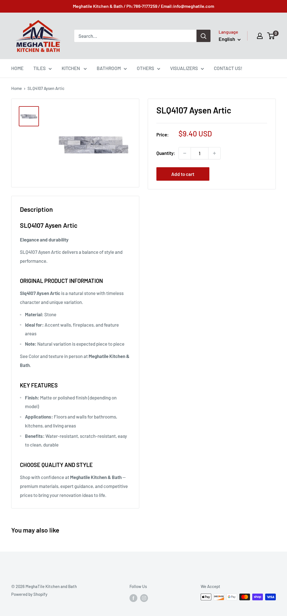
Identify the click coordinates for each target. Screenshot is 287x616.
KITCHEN (71, 68)
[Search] (203, 36)
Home (16, 88)
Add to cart (182, 174)
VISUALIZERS (184, 68)
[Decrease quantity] (185, 153)
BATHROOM (109, 68)
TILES (39, 68)
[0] (271, 35)
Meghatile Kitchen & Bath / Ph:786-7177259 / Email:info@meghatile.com (143, 6)
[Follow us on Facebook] (133, 598)
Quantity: (165, 153)
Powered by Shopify (29, 594)
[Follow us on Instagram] (144, 598)
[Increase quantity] (214, 153)
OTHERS (145, 68)
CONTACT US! (228, 68)
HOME (17, 68)
